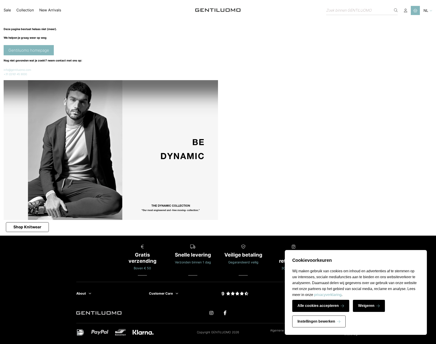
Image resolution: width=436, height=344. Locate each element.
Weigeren (366, 306)
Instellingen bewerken (316, 321)
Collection (25, 10)
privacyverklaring (328, 295)
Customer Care (161, 293)
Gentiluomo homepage (28, 50)
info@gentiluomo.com (17, 69)
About (81, 293)
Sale (7, 10)
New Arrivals (50, 10)
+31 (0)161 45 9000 (15, 74)
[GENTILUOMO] (218, 10)
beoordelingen (234, 299)
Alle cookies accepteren (318, 306)
